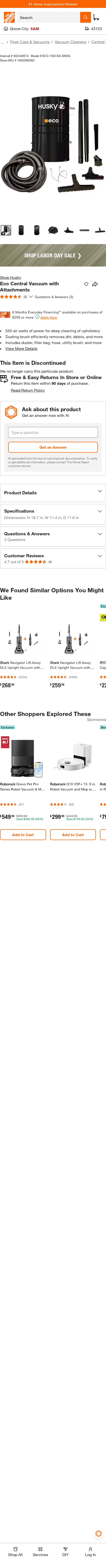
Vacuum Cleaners (70, 41)
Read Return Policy (28, 390)
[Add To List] (86, 284)
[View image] (6, 230)
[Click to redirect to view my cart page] (96, 17)
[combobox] (48, 17)
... (2, 42)
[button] (53, 493)
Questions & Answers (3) (54, 297)
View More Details (21, 348)
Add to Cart (23, 834)
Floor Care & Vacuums (30, 41)
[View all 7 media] (100, 230)
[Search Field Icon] (85, 17)
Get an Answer (53, 447)
